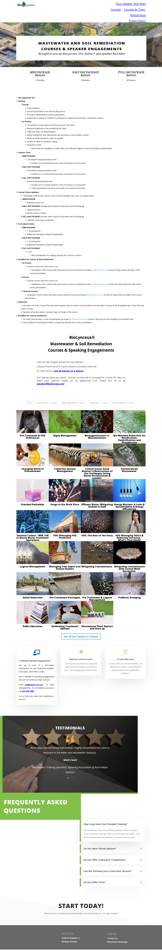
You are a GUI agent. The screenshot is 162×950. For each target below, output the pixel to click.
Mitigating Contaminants (97, 566)
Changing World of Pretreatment (32, 470)
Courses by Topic (135, 9)
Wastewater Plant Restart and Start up (97, 627)
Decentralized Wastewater (129, 470)
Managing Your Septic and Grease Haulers (64, 567)
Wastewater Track (123, 403)
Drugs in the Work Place (65, 504)
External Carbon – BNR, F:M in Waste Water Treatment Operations (32, 538)
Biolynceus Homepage (117, 942)
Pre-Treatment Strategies (65, 597)
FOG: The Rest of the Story (97, 535)
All (30, 403)
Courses (116, 9)
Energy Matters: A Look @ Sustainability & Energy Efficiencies (129, 506)
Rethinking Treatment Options (65, 627)
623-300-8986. (28, 691)
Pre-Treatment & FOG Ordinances (32, 436)
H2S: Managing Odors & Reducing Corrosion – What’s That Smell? (129, 538)
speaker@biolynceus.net (50, 383)
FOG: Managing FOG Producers (65, 536)
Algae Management (65, 435)
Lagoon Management (32, 566)
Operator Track (99, 403)
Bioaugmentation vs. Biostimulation (97, 436)
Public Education (32, 626)
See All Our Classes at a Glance (81, 636)
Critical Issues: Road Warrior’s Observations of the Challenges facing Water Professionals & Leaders (97, 473)
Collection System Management (65, 470)
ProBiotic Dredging (129, 597)
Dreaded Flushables (32, 504)
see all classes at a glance (68, 370)
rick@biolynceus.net (100, 270)
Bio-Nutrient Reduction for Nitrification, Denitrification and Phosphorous (129, 439)
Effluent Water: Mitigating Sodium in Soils (97, 505)
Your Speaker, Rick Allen (131, 4)
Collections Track (47, 403)
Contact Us (112, 938)
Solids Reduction (33, 597)
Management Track (73, 403)
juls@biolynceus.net (34, 684)
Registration (138, 15)
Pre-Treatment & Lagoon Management (97, 598)
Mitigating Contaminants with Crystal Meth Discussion (129, 569)
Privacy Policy (137, 21)
